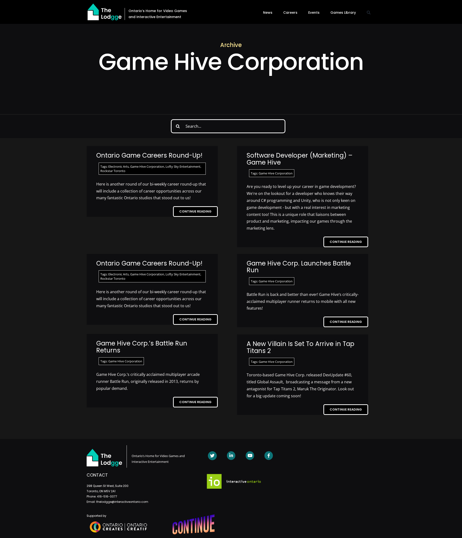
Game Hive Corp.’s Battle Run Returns (141, 347)
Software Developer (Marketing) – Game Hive (300, 159)
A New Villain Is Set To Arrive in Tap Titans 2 (300, 347)
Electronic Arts (118, 166)
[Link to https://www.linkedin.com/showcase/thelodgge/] (231, 455)
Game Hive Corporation (147, 166)
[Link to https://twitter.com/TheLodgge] (212, 455)
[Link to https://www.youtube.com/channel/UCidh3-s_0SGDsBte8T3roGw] (250, 455)
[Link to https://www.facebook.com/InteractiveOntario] (268, 455)
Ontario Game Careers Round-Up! (149, 155)
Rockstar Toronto (112, 171)
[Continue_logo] (194, 516)
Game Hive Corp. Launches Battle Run (299, 267)
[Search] (368, 12)
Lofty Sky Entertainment (183, 166)
